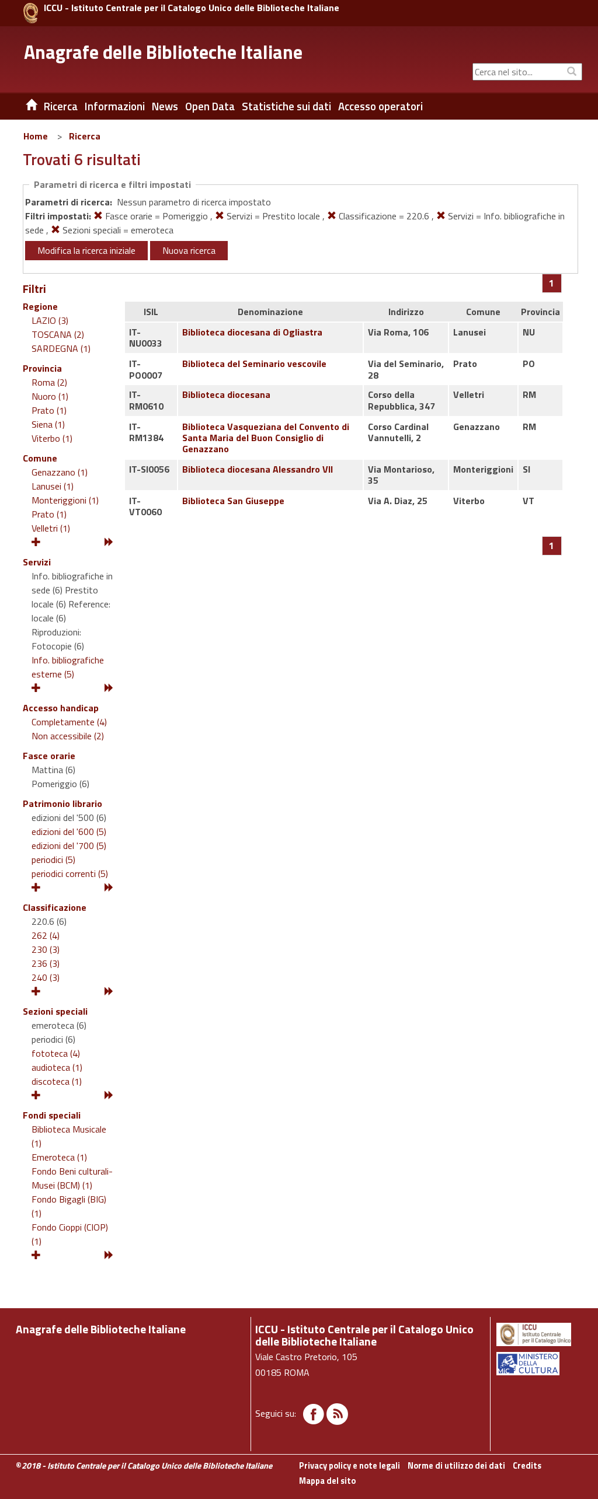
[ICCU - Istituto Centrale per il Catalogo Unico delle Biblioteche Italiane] (30, 13)
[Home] (23, 106)
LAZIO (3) (50, 320)
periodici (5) (53, 859)
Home (35, 136)
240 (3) (46, 977)
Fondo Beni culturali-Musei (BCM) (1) (72, 1178)
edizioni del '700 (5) (69, 845)
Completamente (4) (69, 722)
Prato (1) (49, 410)
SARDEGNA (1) (61, 348)
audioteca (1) (57, 1067)
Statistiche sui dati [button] (286, 106)
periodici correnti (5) (70, 873)
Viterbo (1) (52, 438)
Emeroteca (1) (59, 1157)
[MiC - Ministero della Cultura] (538, 1363)
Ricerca (84, 136)
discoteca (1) (57, 1081)
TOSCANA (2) (58, 334)
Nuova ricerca (188, 250)
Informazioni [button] (115, 106)
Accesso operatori (380, 106)
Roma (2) (49, 382)
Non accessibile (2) (68, 736)
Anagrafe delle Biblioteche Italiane (163, 52)
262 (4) (46, 935)
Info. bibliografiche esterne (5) (68, 667)
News (165, 106)
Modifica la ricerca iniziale (86, 250)
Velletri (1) (51, 528)
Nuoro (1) (50, 396)
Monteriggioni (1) (65, 500)
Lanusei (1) (53, 486)
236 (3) (46, 963)
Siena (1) (48, 424)
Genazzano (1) (60, 472)
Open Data (210, 106)
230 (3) (46, 949)
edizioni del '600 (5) (69, 831)
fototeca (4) (56, 1053)
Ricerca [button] (61, 106)
